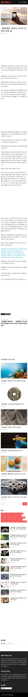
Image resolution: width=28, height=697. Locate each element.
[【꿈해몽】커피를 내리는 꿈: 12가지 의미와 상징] (5, 543)
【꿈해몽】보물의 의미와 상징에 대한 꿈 (13, 381)
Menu (25, 2)
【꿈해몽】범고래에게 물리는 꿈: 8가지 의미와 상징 (18, 575)
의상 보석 (3, 521)
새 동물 (2, 519)
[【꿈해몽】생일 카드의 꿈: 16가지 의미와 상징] (5, 582)
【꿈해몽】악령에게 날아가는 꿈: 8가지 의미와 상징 (18, 551)
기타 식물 (21, 513)
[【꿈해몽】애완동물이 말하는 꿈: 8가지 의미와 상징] (5, 567)
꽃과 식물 (3, 515)
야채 (7, 519)
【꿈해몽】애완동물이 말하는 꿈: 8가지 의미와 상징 (18, 567)
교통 (11, 513)
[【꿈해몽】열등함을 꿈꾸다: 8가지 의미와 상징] (5, 559)
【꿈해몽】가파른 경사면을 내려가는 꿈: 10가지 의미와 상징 (18, 528)
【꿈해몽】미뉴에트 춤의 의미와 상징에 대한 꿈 (14, 249)
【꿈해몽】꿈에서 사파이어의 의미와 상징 (13, 497)
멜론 (14, 517)
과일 (8, 513)
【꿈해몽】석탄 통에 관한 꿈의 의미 (12, 450)
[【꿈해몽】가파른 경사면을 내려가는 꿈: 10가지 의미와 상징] (5, 527)
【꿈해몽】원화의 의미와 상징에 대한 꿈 (12, 251)
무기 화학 (19, 517)
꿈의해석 (6, 2)
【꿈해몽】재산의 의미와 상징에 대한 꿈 (12, 257)
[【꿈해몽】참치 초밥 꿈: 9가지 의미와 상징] (5, 598)
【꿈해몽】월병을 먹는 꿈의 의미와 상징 (13, 474)
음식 (10, 519)
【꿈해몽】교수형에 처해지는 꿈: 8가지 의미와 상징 (18, 590)
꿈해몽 (8, 515)
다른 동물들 (3, 517)
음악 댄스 (20, 519)
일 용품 (8, 521)
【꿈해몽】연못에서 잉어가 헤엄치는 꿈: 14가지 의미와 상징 (18, 535)
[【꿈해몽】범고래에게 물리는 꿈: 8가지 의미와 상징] (5, 574)
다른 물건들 (10, 517)
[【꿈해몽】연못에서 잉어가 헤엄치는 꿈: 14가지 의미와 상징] (5, 535)
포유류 (25, 521)
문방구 (23, 517)
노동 (20, 515)
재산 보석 (13, 521)
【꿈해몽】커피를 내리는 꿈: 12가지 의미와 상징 (18, 543)
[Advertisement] (14, 51)
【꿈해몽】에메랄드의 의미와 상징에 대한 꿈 (13, 255)
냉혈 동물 (16, 515)
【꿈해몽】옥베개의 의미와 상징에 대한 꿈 (12, 253)
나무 (12, 515)
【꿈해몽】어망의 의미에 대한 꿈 (11, 427)
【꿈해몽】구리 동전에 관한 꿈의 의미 (12, 404)
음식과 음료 (14, 519)
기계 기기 (8, 314)
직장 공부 (18, 521)
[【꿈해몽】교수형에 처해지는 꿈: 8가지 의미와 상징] (5, 590)
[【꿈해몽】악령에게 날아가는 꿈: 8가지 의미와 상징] (5, 551)
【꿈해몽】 (3, 513)
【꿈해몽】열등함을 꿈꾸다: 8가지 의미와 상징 (18, 559)
